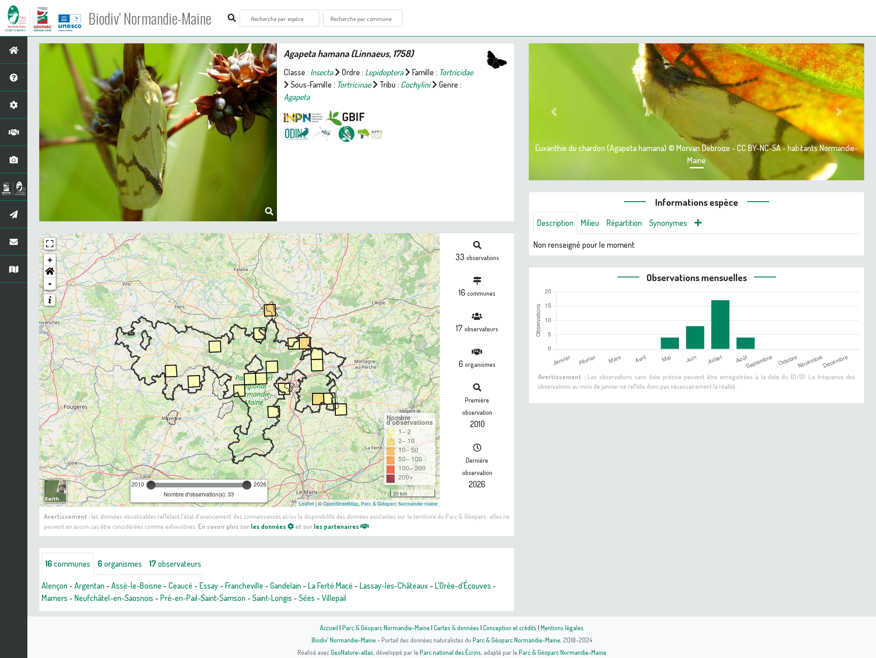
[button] (50, 272)
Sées (307, 598)
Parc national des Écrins (450, 652)
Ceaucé (180, 585)
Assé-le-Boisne (136, 585)
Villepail (334, 598)
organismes (120, 564)
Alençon (55, 585)
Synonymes (668, 223)
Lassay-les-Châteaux (394, 585)
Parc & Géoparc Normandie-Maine (386, 627)
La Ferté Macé (330, 585)
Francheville (244, 585)
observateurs (175, 564)
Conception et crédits (510, 627)
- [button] (49, 283)
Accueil (329, 627)
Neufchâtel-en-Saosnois (113, 598)
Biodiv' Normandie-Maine (150, 18)
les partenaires (337, 526)
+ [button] (49, 260)
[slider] (151, 485)
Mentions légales (562, 627)
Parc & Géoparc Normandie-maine (399, 503)
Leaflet (306, 503)
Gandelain (285, 585)
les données (269, 526)
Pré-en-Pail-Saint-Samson (202, 598)
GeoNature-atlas (352, 652)
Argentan (89, 585)
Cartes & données (456, 627)
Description (555, 223)
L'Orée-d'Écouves (463, 585)
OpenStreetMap (340, 503)
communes (67, 564)
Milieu (590, 223)
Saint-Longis (272, 598)
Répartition (624, 223)
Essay (208, 585)
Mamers (55, 598)
